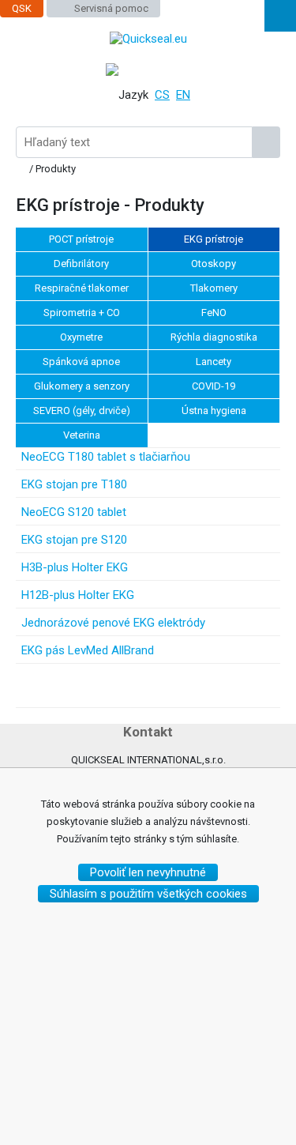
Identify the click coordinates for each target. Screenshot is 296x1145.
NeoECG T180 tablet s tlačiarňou (105, 457)
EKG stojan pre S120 (74, 540)
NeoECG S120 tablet (73, 512)
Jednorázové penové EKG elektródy (113, 623)
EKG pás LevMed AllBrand (87, 650)
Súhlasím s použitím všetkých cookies (148, 894)
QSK (22, 8)
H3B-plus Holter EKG (74, 567)
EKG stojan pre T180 (74, 484)
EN (183, 95)
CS (162, 95)
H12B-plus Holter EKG (77, 595)
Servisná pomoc (111, 8)
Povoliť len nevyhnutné (148, 872)
